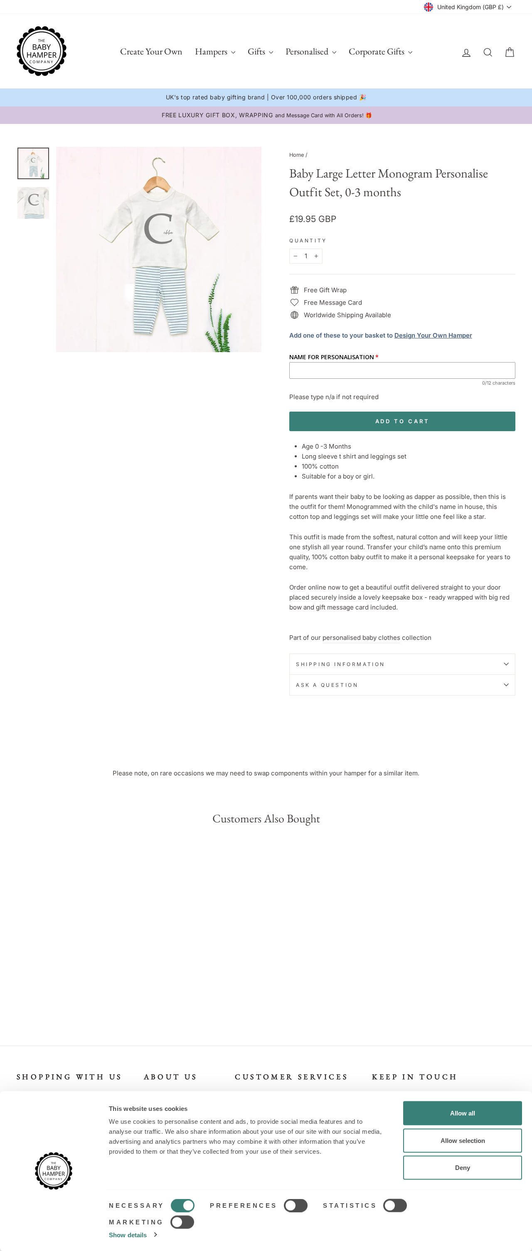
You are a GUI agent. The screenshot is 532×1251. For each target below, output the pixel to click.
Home (296, 155)
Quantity (308, 240)
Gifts (257, 51)
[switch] (296, 1205)
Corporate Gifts (377, 51)
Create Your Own (151, 51)
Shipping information (340, 664)
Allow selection (463, 1140)
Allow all (462, 1113)
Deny (462, 1167)
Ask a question (327, 685)
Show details (128, 1234)
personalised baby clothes (361, 638)
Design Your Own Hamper (433, 335)
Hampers (212, 51)
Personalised (308, 51)
